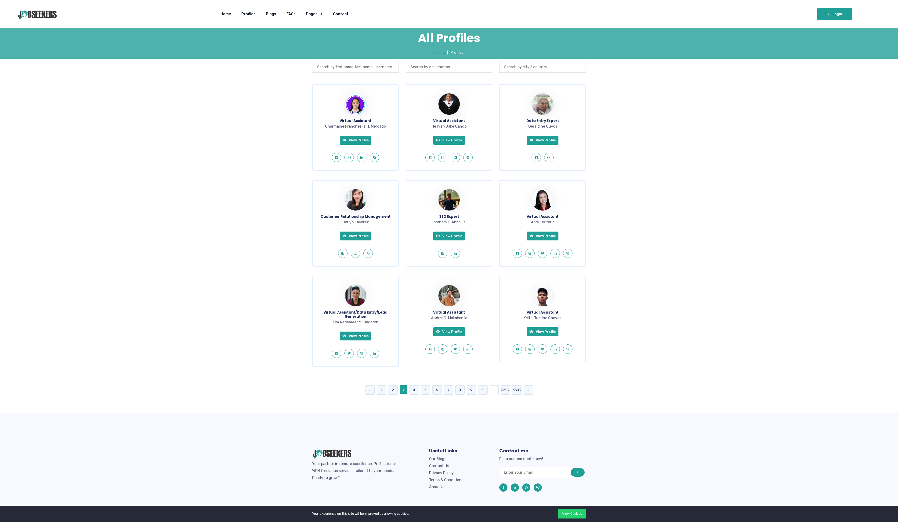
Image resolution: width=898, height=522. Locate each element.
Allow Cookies (572, 514)
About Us (437, 487)
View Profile (359, 140)
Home (226, 14)
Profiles (248, 14)
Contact (340, 14)
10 (483, 390)
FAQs (291, 14)
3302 (505, 390)
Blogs (271, 14)
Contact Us (439, 466)
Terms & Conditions (446, 480)
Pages (312, 14)
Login (837, 14)
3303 (517, 390)
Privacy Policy (441, 473)
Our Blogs (437, 459)
